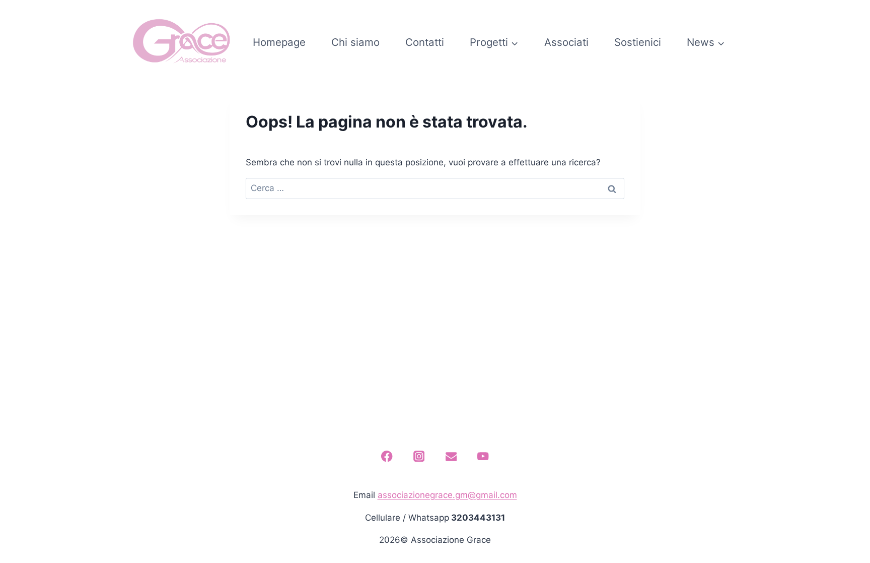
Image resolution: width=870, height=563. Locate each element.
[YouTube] (483, 456)
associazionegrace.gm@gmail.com (447, 495)
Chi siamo (355, 42)
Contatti (424, 42)
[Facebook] (387, 456)
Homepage (279, 42)
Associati (566, 42)
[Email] (451, 456)
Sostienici (637, 42)
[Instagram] (419, 456)
